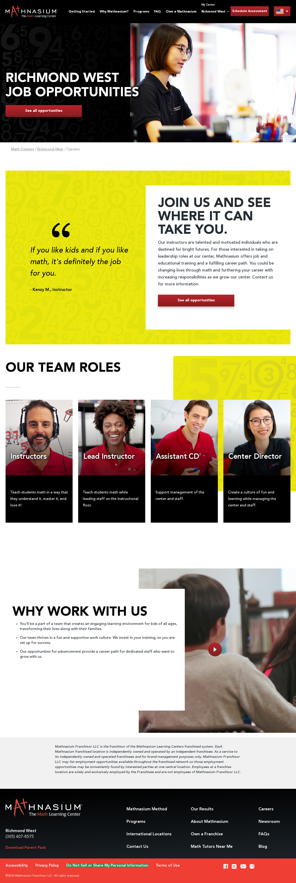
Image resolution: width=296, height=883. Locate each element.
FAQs (264, 834)
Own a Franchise (207, 834)
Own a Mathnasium (181, 11)
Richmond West (50, 149)
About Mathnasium (209, 822)
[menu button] (282, 11)
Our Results (202, 809)
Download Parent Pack (26, 848)
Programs (141, 11)
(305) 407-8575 (20, 837)
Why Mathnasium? (114, 11)
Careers (266, 809)
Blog (263, 847)
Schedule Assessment (249, 11)
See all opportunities (43, 111)
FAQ (157, 11)
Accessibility (17, 865)
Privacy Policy (47, 865)
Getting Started (82, 11)
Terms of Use (168, 865)
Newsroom (269, 822)
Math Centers (22, 149)
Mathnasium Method (146, 809)
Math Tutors (212, 847)
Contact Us (137, 847)
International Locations (149, 834)
